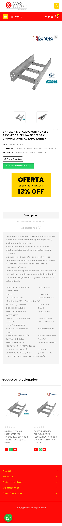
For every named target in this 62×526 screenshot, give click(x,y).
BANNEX (29, 152)
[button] (56, 37)
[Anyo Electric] (16, 5)
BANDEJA (20, 152)
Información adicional (31, 221)
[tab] (31, 215)
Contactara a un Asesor (11, 449)
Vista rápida (15, 449)
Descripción (31, 215)
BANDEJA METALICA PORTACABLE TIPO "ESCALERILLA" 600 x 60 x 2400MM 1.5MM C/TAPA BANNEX (53, 129)
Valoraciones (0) (31, 228)
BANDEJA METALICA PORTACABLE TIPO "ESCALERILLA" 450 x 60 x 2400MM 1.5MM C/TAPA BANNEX (57, 129)
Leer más (6, 449)
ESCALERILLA (40, 152)
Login (48, 16)
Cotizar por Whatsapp (20, 166)
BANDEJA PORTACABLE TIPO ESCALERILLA (36, 148)
